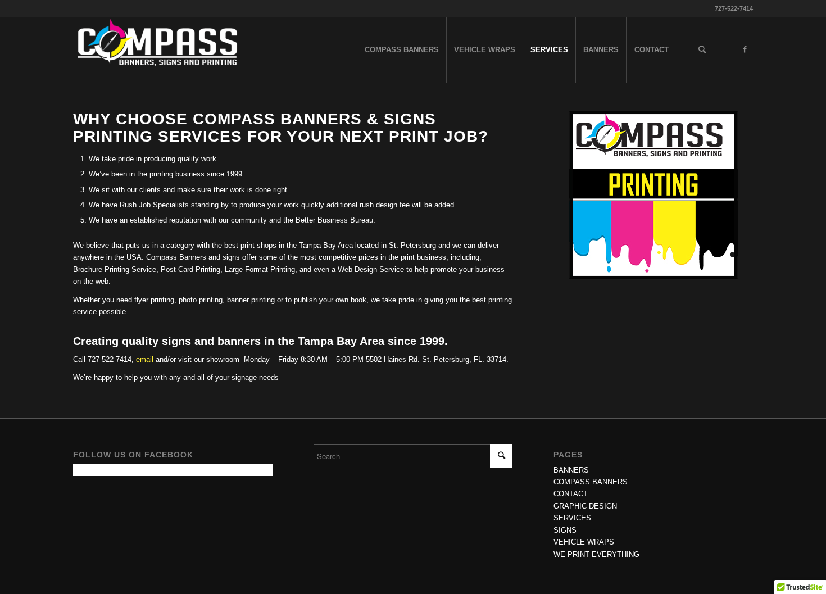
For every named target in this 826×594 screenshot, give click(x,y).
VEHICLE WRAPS (583, 542)
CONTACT (570, 493)
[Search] (702, 50)
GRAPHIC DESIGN (585, 506)
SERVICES (572, 518)
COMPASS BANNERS (590, 482)
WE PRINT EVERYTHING (596, 554)
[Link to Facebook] (744, 49)
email (144, 359)
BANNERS (571, 470)
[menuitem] (401, 50)
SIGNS (565, 530)
